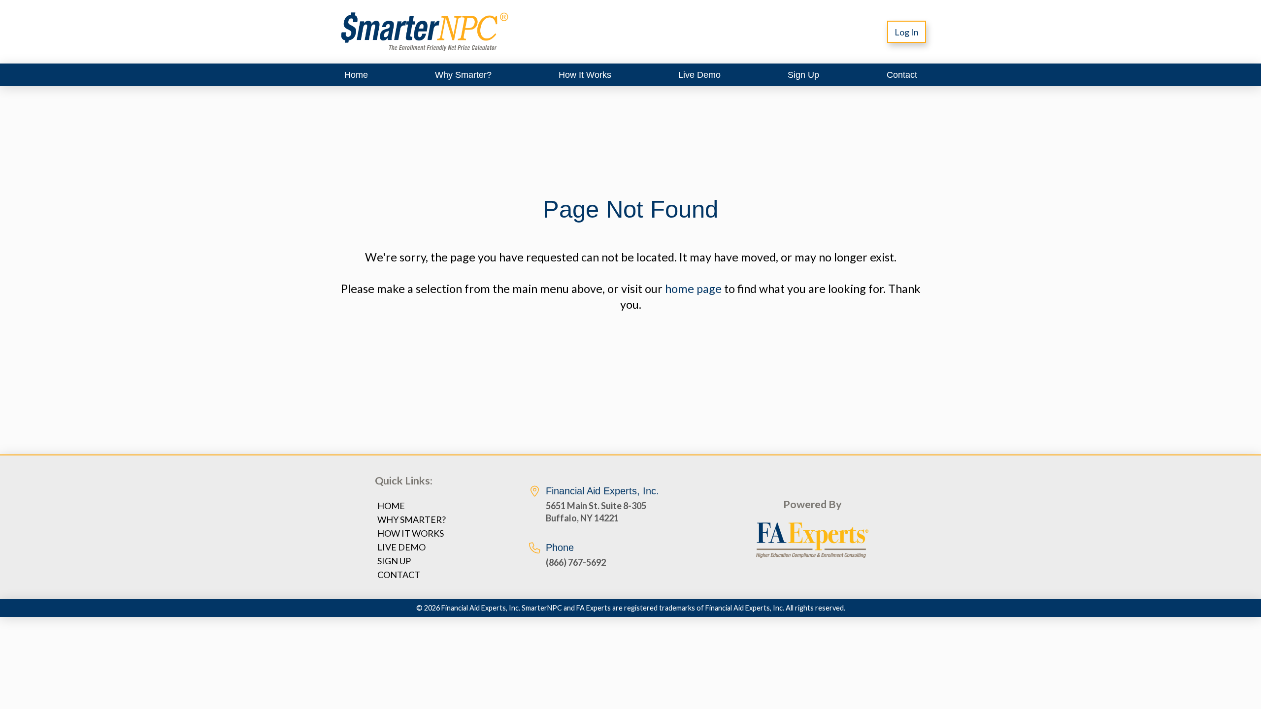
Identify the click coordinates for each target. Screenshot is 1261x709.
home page (693, 288)
